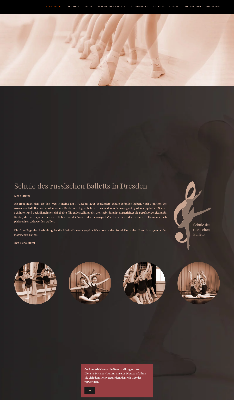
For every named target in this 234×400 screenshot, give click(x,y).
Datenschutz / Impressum (202, 7)
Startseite (53, 7)
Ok (90, 390)
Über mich (72, 7)
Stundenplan (139, 7)
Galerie (158, 7)
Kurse (89, 7)
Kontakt (174, 7)
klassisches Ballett (112, 7)
